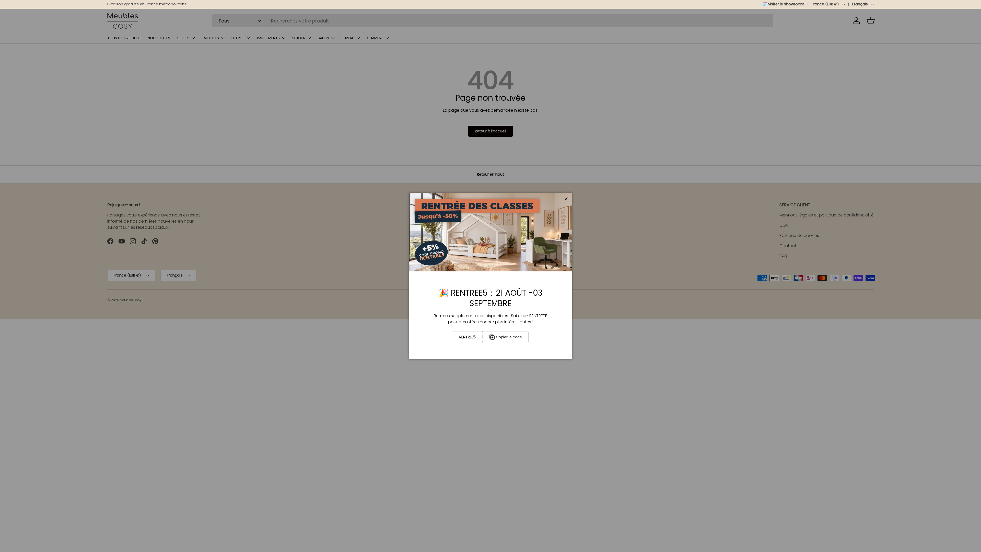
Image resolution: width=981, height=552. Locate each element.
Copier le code (509, 337)
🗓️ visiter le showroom (783, 4)
